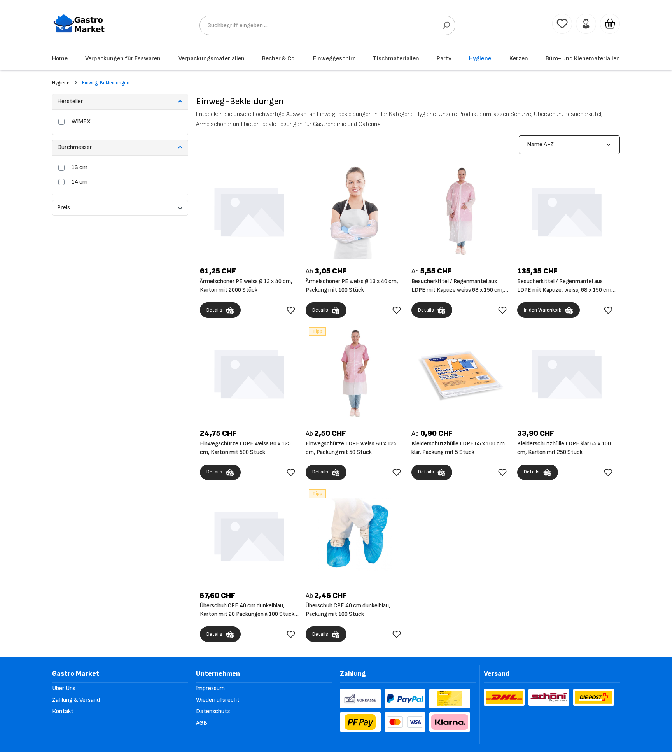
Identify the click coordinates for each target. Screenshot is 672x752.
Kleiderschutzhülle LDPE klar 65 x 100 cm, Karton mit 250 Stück (564, 448)
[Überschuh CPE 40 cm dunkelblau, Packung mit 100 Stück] (355, 535)
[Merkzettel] (562, 23)
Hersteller (70, 101)
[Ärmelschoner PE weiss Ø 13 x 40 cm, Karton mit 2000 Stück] (249, 210)
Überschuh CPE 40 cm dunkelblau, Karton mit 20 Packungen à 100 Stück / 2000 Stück (249, 610)
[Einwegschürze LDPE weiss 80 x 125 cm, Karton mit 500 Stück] (249, 372)
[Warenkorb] (610, 23)
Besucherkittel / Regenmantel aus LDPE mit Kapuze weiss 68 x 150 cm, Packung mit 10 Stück (457, 286)
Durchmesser (74, 147)
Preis (63, 207)
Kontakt (63, 711)
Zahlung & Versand (76, 700)
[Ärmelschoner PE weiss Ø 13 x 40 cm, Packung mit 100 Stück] (355, 210)
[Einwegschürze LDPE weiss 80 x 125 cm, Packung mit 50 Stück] (355, 372)
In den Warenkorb (543, 310)
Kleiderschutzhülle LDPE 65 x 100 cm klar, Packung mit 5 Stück (458, 448)
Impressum (210, 688)
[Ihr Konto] (586, 23)
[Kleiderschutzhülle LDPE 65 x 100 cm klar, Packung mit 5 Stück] (460, 372)
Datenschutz (213, 711)
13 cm (80, 167)
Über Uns (63, 688)
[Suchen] (446, 25)
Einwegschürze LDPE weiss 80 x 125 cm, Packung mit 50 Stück (351, 448)
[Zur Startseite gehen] (79, 24)
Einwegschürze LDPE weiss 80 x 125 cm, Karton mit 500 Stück (245, 448)
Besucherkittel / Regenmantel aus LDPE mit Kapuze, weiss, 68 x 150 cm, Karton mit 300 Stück (565, 286)
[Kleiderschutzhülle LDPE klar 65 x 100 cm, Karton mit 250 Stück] (566, 372)
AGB (201, 723)
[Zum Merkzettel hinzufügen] (291, 310)
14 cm (80, 182)
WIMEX (81, 121)
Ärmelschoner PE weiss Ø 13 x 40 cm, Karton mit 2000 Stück (246, 286)
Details (214, 310)
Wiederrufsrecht (218, 700)
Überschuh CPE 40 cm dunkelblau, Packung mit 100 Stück (348, 610)
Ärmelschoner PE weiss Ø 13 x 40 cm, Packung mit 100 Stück (352, 286)
